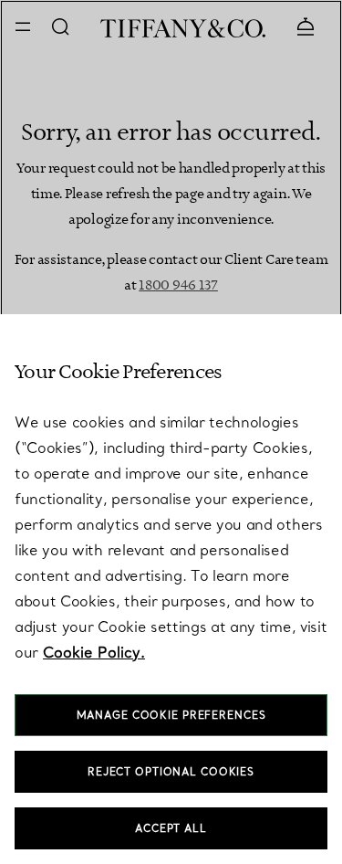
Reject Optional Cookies (171, 771)
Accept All (171, 828)
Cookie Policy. (94, 652)
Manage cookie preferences (171, 715)
